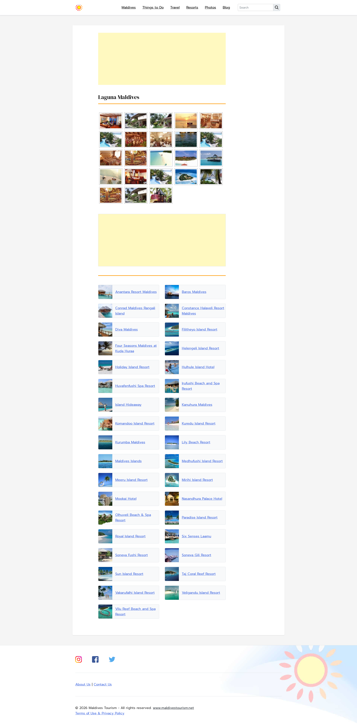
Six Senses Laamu (196, 536)
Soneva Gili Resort (196, 555)
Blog (226, 7)
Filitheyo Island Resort (199, 329)
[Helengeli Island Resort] (172, 348)
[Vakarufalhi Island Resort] (105, 593)
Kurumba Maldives (130, 442)
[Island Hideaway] (105, 405)
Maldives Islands (128, 461)
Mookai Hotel (125, 498)
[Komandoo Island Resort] (105, 424)
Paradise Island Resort (200, 517)
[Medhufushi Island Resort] (172, 461)
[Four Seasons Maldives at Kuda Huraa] (105, 348)
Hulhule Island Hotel (198, 367)
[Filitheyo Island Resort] (172, 330)
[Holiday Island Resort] (105, 367)
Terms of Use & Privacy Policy (99, 713)
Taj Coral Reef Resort (199, 573)
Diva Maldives (126, 329)
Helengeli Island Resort (200, 348)
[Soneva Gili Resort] (172, 555)
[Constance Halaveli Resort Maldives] (172, 311)
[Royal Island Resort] (105, 536)
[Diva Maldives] (105, 330)
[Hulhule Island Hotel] (172, 367)
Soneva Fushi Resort (131, 555)
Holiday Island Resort (132, 367)
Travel (175, 7)
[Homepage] (79, 7)
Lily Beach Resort (196, 442)
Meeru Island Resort (131, 479)
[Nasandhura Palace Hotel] (172, 499)
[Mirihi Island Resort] (172, 480)
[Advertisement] (162, 59)
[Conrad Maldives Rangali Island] (105, 311)
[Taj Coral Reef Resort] (172, 574)
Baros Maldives (194, 291)
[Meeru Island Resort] (105, 480)
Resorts (192, 7)
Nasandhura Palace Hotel (202, 498)
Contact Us (103, 684)
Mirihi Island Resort (197, 479)
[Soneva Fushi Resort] (105, 555)
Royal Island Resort (130, 536)
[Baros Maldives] (172, 292)
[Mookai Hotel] (105, 499)
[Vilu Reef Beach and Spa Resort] (105, 612)
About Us (83, 684)
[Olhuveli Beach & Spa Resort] (105, 518)
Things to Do (153, 7)
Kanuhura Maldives (197, 404)
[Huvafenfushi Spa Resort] (105, 386)
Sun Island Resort (129, 573)
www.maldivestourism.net (173, 707)
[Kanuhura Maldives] (172, 405)
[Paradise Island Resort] (172, 518)
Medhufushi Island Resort (202, 461)
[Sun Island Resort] (105, 574)
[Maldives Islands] (105, 461)
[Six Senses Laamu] (172, 536)
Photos (210, 7)
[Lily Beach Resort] (172, 442)
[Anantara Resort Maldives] (105, 292)
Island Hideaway (128, 404)
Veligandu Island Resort (201, 592)
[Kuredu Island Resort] (172, 424)
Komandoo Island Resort (135, 423)
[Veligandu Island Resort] (172, 593)
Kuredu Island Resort (199, 423)
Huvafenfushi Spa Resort (135, 385)
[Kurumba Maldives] (105, 442)
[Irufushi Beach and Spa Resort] (172, 386)
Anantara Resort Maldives (136, 291)
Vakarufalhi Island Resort (135, 592)
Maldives (129, 7)
